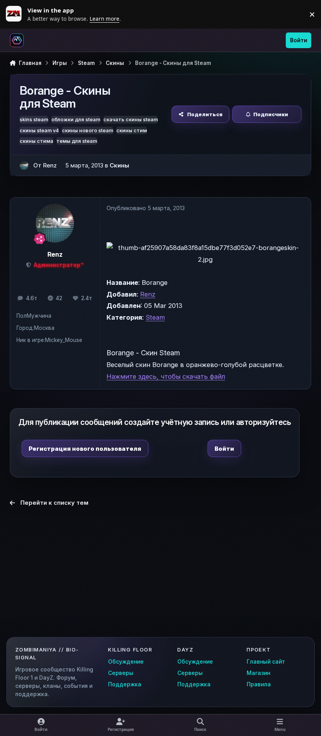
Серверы (120, 673)
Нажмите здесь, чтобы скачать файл (165, 376)
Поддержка (124, 684)
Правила (259, 684)
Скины (119, 165)
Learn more (15, 14)
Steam (155, 317)
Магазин (258, 673)
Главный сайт (266, 662)
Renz (147, 294)
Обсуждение (126, 662)
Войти (224, 448)
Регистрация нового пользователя (85, 448)
